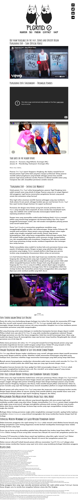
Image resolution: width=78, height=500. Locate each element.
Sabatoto (7, 453)
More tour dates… (16, 168)
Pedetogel (3, 462)
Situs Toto (17, 497)
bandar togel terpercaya (24, 450)
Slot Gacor (38, 422)
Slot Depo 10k (72, 361)
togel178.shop (19, 468)
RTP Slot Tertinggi (39, 323)
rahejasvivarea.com (15, 414)
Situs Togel (23, 190)
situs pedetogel (10, 477)
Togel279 (17, 456)
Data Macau (24, 265)
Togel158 (23, 457)
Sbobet (30, 251)
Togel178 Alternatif (57, 442)
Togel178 (19, 451)
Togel (66, 436)
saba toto (21, 452)
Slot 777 (28, 343)
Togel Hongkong (20, 227)
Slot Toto (3, 353)
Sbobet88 (33, 490)
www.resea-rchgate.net (28, 472)
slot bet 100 (12, 491)
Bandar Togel (63, 202)
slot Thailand (62, 367)
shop (34, 40)
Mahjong (57, 217)
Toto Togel (19, 172)
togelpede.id (22, 475)
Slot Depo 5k (27, 333)
